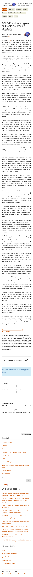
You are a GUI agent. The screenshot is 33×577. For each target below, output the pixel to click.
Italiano (4, 13)
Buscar (4, 478)
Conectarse (13, 574)
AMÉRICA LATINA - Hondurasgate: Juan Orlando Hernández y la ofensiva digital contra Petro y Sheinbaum (15, 500)
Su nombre (5, 383)
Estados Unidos (6, 455)
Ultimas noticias (6, 473)
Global (3, 458)
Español (4, 9)
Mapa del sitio (5, 574)
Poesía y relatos (6, 470)
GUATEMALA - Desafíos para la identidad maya (15, 526)
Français (18, 9)
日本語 (10, 13)
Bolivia (3, 550)
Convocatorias (6, 449)
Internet (11, 16)
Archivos (4, 445)
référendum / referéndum (8, 563)
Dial (9, 36)
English (25, 9)
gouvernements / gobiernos (9, 553)
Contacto (20, 574)
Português (11, 9)
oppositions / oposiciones (9, 557)
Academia (23, 13)
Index (16, 16)
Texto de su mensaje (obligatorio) (11, 410)
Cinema (4, 16)
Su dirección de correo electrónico (12, 389)
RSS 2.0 (26, 574)
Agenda (16, 13)
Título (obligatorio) (7, 403)
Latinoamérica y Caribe (8, 462)
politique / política (6, 560)
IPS (8, 40)
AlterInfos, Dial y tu (7, 442)
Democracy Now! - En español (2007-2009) (14, 452)
